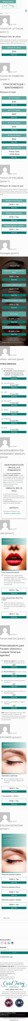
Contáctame (6, 957)
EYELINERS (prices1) (10, 737)
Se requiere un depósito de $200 (12, 513)
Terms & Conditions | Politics (8, 1013)
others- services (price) (12, 359)
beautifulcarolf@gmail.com (10, 501)
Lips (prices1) (7, 533)
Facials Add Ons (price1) (12, 638)
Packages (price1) (9, 253)
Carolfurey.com (4, 1014)
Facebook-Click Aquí (14, 503)
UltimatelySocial (14, 1020)
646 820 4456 (4, 975)
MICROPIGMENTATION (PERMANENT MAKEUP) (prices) (12, 453)
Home (1, 13)
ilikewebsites (20, 1014)
